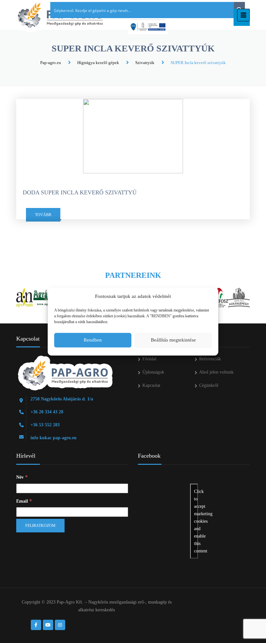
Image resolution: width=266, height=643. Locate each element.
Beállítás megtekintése (173, 340)
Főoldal (149, 358)
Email (24, 501)
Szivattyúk (144, 62)
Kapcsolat (151, 385)
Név (22, 477)
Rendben (93, 340)
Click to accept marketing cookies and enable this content (196, 521)
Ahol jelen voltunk (216, 372)
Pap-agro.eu (50, 62)
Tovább (43, 215)
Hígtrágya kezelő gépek (98, 62)
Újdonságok (153, 372)
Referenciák (210, 358)
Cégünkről (208, 385)
